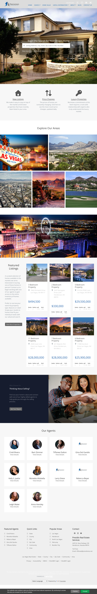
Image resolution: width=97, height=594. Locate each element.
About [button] (72, 5)
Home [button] (30, 5)
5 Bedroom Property (80, 285)
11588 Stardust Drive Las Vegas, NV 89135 (84, 346)
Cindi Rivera (10, 533)
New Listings (18, 99)
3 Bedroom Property (33, 285)
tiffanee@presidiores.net (84, 551)
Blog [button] (80, 5)
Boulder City (56, 545)
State (31, 533)
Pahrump (55, 542)
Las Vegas (55, 533)
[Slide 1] (41, 78)
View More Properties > (13, 324)
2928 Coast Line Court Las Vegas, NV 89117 (38, 346)
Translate (63, 581)
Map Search (26, 51)
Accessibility (37, 561)
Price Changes (48, 99)
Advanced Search (40, 51)
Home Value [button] (46, 5)
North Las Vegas (57, 539)
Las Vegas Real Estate (29, 557)
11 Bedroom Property (33, 339)
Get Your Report (16, 409)
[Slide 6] (55, 78)
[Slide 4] (49, 78)
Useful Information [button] (60, 5)
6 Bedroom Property (80, 339)
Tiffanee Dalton (11, 545)
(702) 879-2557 (70, 3)
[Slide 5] (52, 78)
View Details (14, 455)
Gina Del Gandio (12, 542)
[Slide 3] (47, 78)
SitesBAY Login (66, 561)
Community (33, 545)
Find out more (48, 241)
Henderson (55, 536)
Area (30, 548)
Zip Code (32, 542)
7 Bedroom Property (56, 339)
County (31, 536)
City (30, 539)
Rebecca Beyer (11, 539)
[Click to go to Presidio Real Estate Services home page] (12, 4)
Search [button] (37, 5)
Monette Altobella (12, 536)
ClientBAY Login (54, 561)
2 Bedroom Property (56, 285)
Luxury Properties (78, 99)
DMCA (45, 561)
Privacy (29, 561)
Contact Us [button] (88, 5)
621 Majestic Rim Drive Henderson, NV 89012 (60, 346)
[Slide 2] (44, 78)
